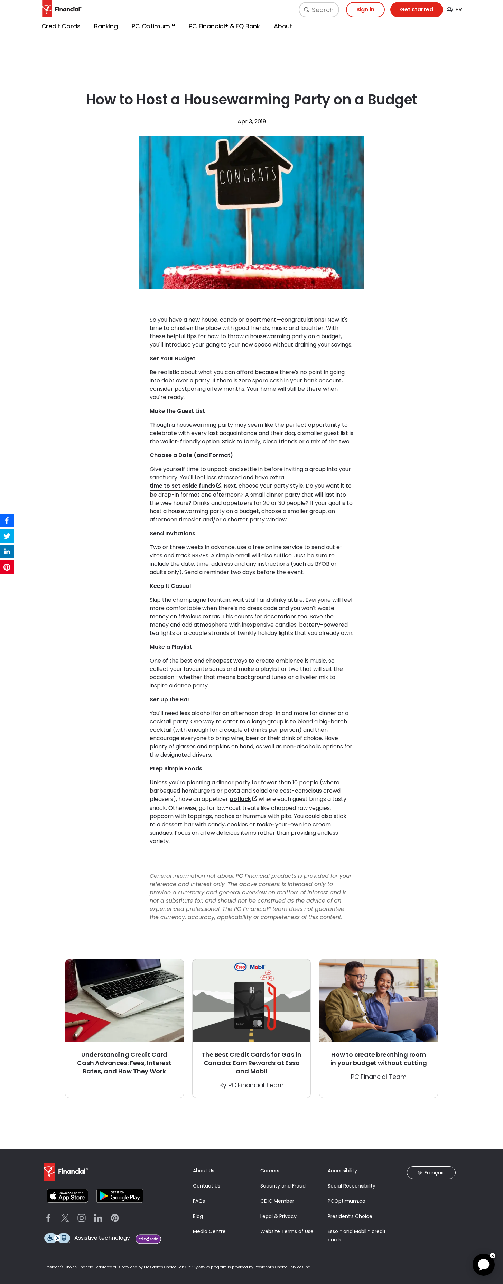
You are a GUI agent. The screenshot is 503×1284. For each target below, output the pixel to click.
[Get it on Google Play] (119, 1196)
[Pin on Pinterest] (7, 567)
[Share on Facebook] (7, 520)
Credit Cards (61, 26)
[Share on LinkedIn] (7, 551)
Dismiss (492, 1255)
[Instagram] (81, 1218)
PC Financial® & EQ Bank (224, 26)
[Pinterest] (115, 1218)
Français (435, 1172)
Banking (106, 26)
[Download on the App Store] (67, 1196)
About (283, 26)
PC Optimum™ (153, 26)
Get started (416, 9)
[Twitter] (65, 1218)
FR (458, 9)
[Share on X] (7, 536)
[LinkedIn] (98, 1218)
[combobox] (319, 9)
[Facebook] (48, 1218)
